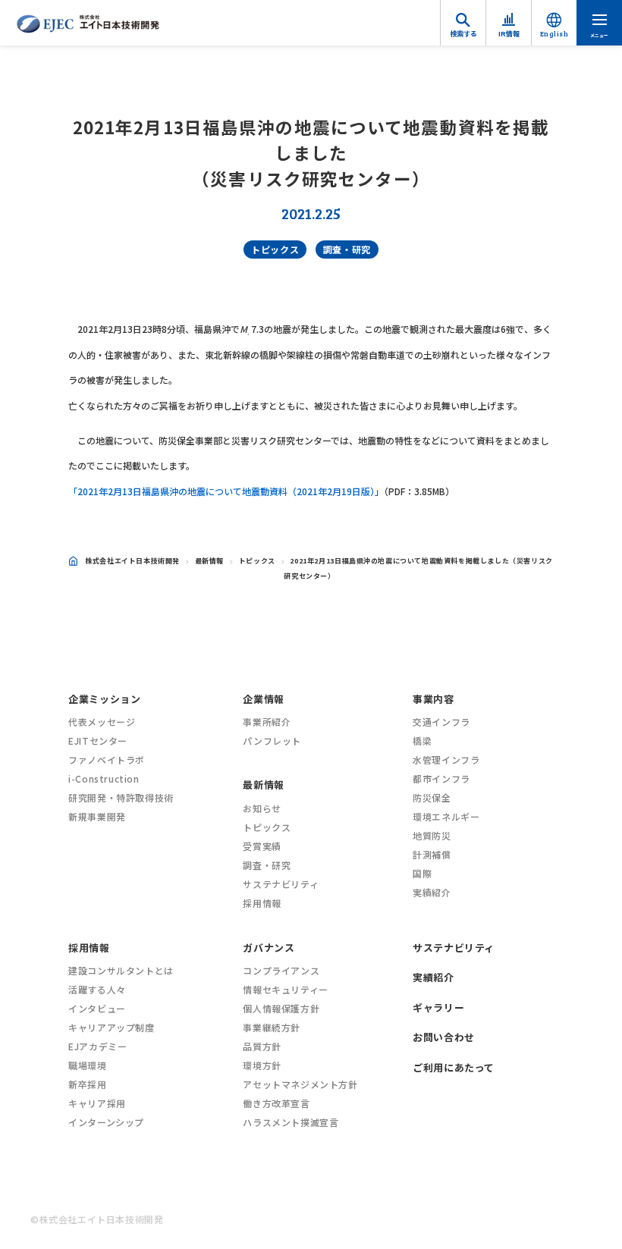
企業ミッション (104, 699)
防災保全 (432, 797)
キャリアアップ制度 (111, 1027)
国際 (422, 873)
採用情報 (262, 902)
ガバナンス (268, 947)
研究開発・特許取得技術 (121, 797)
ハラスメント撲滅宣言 (290, 1122)
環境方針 (262, 1065)
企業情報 (263, 699)
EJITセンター (97, 740)
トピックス (275, 249)
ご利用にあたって (454, 1067)
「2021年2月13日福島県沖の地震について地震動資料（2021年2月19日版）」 (226, 491)
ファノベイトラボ (106, 759)
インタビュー (97, 1008)
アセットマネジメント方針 (300, 1084)
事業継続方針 (271, 1027)
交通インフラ (441, 721)
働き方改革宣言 (276, 1103)
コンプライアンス (281, 970)
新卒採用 (87, 1084)
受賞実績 (262, 845)
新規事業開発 (97, 816)
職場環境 (87, 1065)
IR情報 (509, 34)
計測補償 (432, 854)
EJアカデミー (97, 1046)
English (554, 34)
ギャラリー (438, 1007)
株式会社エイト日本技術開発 (132, 561)
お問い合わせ (444, 1037)
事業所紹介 (267, 721)
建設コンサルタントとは (121, 970)
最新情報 (209, 561)
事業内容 (433, 699)
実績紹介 (432, 892)
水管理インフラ (446, 759)
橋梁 (422, 740)
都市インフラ (441, 778)
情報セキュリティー (285, 989)
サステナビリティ (281, 883)
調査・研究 (347, 249)
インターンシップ (106, 1122)
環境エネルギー (446, 816)
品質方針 (262, 1046)
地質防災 (432, 835)
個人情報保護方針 (281, 1008)
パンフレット (272, 740)
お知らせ (262, 808)
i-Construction (103, 778)
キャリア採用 (97, 1103)
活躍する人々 (97, 989)
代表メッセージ (101, 721)
